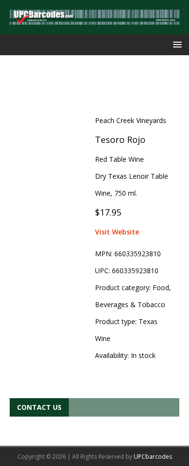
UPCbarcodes (153, 456)
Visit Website (117, 231)
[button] (176, 44)
